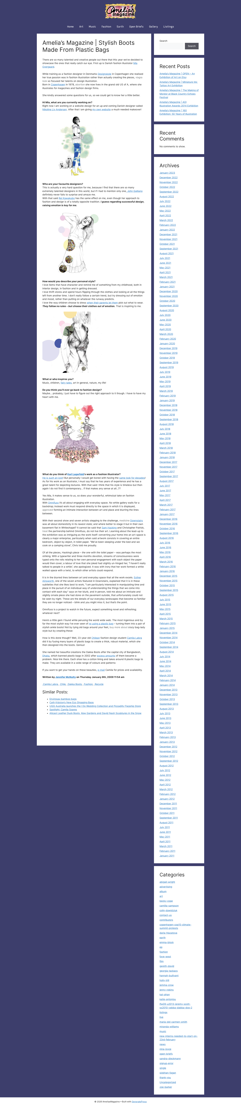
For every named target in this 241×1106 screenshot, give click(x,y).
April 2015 (165, 613)
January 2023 (167, 172)
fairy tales (66, 382)
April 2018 (165, 443)
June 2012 (165, 775)
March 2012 (166, 789)
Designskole (104, 74)
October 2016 (167, 528)
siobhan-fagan (168, 1072)
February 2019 (168, 395)
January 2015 (167, 628)
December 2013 (168, 689)
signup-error (166, 1063)
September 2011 (169, 817)
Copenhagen (58, 84)
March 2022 (166, 220)
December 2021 (168, 234)
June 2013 (165, 718)
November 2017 (168, 466)
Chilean (95, 637)
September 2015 (169, 590)
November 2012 (168, 751)
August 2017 (167, 481)
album (163, 891)
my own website (101, 109)
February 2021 (168, 282)
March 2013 (166, 732)
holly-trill (164, 980)
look (44, 81)
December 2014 (168, 632)
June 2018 (165, 433)
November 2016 (169, 523)
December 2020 (169, 291)
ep (161, 947)
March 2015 (166, 618)
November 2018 (168, 410)
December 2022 (169, 177)
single (163, 1068)
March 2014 (166, 675)
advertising (166, 886)
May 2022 (165, 210)
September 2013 (169, 704)
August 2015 (167, 595)
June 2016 (165, 547)
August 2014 (167, 651)
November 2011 (168, 808)
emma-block (167, 942)
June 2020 (166, 319)
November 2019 (169, 353)
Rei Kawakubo (67, 198)
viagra (139, 77)
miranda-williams (169, 1026)
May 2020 (165, 324)
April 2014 (165, 670)
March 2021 (166, 277)
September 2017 (169, 476)
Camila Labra (134, 637)
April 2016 (165, 557)
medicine (124, 520)
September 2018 (169, 419)
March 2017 (166, 504)
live (161, 1017)
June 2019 (165, 376)
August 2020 (167, 310)
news (163, 1044)
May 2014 (165, 666)
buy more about (118, 627)
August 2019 (167, 367)
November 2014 (169, 637)
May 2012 (165, 779)
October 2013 (167, 699)
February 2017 (168, 509)
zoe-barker (166, 1087)
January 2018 (167, 457)
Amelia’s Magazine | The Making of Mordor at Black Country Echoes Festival (179, 94)
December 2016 (168, 519)
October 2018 (167, 414)
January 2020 (167, 343)
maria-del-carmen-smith (173, 1021)
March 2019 (166, 391)
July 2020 (165, 315)
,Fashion (88, 684)
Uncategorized (168, 1082)
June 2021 (165, 263)
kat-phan (165, 994)
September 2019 (169, 362)
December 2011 (168, 803)
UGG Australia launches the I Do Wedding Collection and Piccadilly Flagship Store (95, 706)
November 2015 (168, 580)
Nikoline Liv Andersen (54, 109)
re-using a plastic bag (101, 623)
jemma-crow (167, 985)
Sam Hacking (109, 527)
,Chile (62, 684)
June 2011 (165, 832)
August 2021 (167, 253)
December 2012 (168, 746)
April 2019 (165, 386)
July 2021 (165, 258)
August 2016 (167, 538)
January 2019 (167, 400)
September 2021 (169, 248)
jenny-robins (167, 989)
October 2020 (167, 300)
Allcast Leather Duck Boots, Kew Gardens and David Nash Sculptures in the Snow (95, 713)
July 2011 (165, 827)
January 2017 (167, 514)
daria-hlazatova (168, 933)
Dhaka (46, 655)
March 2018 (166, 448)
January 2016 (167, 571)
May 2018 (165, 438)
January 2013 (167, 742)
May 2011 (165, 836)
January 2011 (167, 855)
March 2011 (166, 846)
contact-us (166, 915)
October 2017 (167, 471)
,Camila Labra (50, 684)
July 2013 (165, 713)
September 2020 (169, 305)
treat (45, 531)
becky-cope (166, 901)
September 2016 (169, 533)
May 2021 (165, 267)
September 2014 (169, 647)
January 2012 (167, 798)
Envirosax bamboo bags (63, 699)
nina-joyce (165, 1049)
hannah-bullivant (169, 975)
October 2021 (167, 244)
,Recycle (98, 684)
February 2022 (168, 225)
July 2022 (165, 201)
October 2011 (167, 813)
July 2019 (165, 372)
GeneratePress (139, 1101)
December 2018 (168, 405)
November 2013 (169, 694)
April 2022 (165, 215)
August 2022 (167, 196)
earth (120, 26)
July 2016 (165, 542)
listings (168, 26)
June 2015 (165, 604)
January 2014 (167, 685)
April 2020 (165, 329)
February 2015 (168, 623)
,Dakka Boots (74, 684)
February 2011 (167, 851)
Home (70, 26)
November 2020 (169, 296)
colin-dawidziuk (168, 910)
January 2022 (167, 229)
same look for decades (132, 477)
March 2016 (166, 561)
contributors (166, 920)
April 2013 (165, 727)
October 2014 (167, 642)
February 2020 (168, 338)
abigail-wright (167, 882)
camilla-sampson (169, 905)
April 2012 (165, 784)
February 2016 (168, 566)
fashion (106, 26)
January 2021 (167, 286)
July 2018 (165, 429)
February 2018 (168, 452)
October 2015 (167, 585)
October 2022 (167, 187)
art (81, 26)
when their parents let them (102, 302)
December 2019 (168, 348)
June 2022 (165, 206)
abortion (80, 84)
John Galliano (135, 191)
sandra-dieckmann (170, 1058)
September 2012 (169, 761)
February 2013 (168, 737)
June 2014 (165, 661)
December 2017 (168, 462)
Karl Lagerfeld (75, 474)
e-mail (101, 670)
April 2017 (165, 500)
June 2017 (165, 490)
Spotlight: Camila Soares (63, 709)
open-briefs (166, 1053)
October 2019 (167, 357)
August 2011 (166, 822)
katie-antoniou (168, 999)
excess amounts (106, 655)
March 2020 (166, 334)
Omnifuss (53, 502)
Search (163, 40)
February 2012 (168, 794)
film (162, 961)
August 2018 (167, 424)
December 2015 (168, 576)
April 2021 (165, 272)
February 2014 (168, 680)
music (92, 26)
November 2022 (169, 182)
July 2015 (165, 599)
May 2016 (165, 552)
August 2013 (167, 708)
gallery (153, 26)
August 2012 (167, 765)
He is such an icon (52, 477)
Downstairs (136, 520)
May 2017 (165, 495)
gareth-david (167, 966)
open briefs (136, 26)
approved (47, 509)
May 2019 (165, 381)
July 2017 (165, 485)
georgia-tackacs (169, 970)
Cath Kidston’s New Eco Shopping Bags (72, 702)
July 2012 (165, 770)
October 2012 (167, 756)
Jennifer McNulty (65, 677)
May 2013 (165, 723)
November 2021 (168, 239)
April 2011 (165, 841)
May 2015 (165, 609)
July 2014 (165, 656)
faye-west (165, 956)
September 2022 (169, 191)
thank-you (165, 1077)
